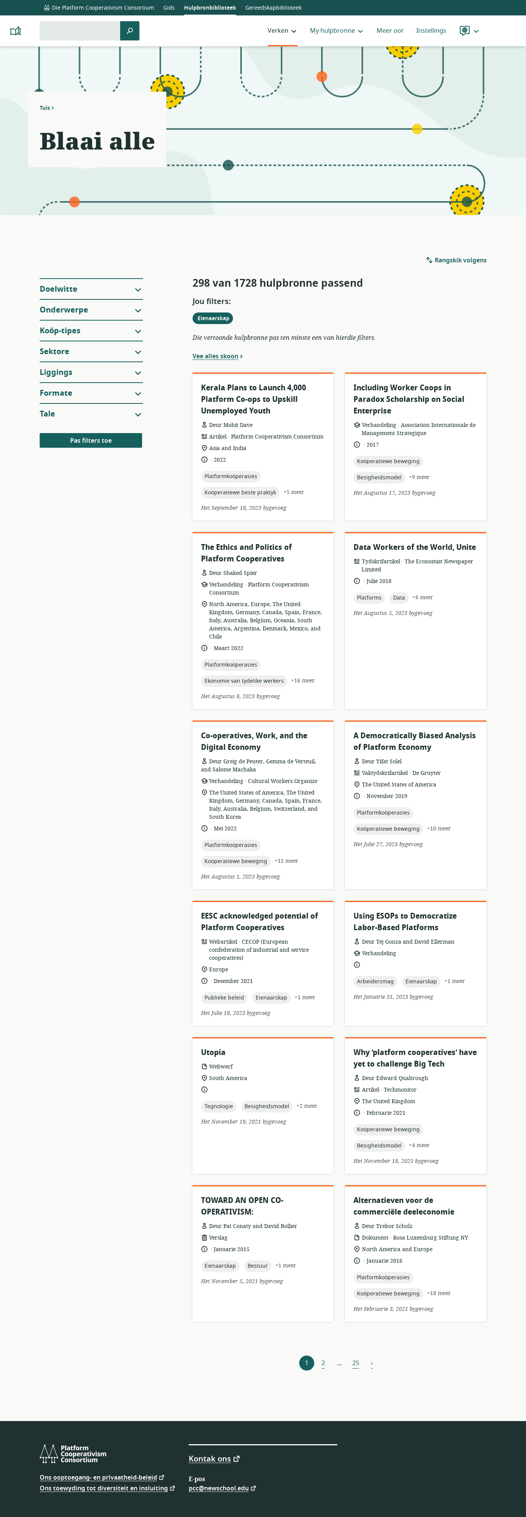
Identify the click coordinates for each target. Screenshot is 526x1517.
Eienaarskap (215, 319)
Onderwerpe (64, 310)
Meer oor (390, 30)
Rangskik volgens (460, 260)
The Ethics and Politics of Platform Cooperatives (246, 553)
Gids (169, 8)
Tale (47, 414)
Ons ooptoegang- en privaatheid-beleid (98, 1477)
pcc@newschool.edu (219, 1488)
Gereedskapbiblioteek (273, 8)
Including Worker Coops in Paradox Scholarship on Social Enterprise (408, 399)
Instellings (431, 30)
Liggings (56, 372)
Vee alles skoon (215, 356)
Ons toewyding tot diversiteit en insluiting (104, 1488)
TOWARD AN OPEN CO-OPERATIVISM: (242, 1206)
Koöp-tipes (60, 330)
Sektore (54, 351)
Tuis (45, 108)
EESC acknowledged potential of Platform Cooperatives (259, 922)
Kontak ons (210, 1458)
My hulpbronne (332, 30)
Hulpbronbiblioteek (210, 8)
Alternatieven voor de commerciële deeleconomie (403, 1206)
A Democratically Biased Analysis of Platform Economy (414, 741)
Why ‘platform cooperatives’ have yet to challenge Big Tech (415, 1058)
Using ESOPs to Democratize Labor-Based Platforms (405, 922)
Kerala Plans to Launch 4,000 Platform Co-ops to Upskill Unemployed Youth (253, 399)
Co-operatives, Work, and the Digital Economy (254, 741)
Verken (278, 30)
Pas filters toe (91, 440)
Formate (56, 393)
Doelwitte (58, 289)
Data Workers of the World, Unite (414, 547)
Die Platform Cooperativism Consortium (102, 8)
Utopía (213, 1052)
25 (355, 1363)
